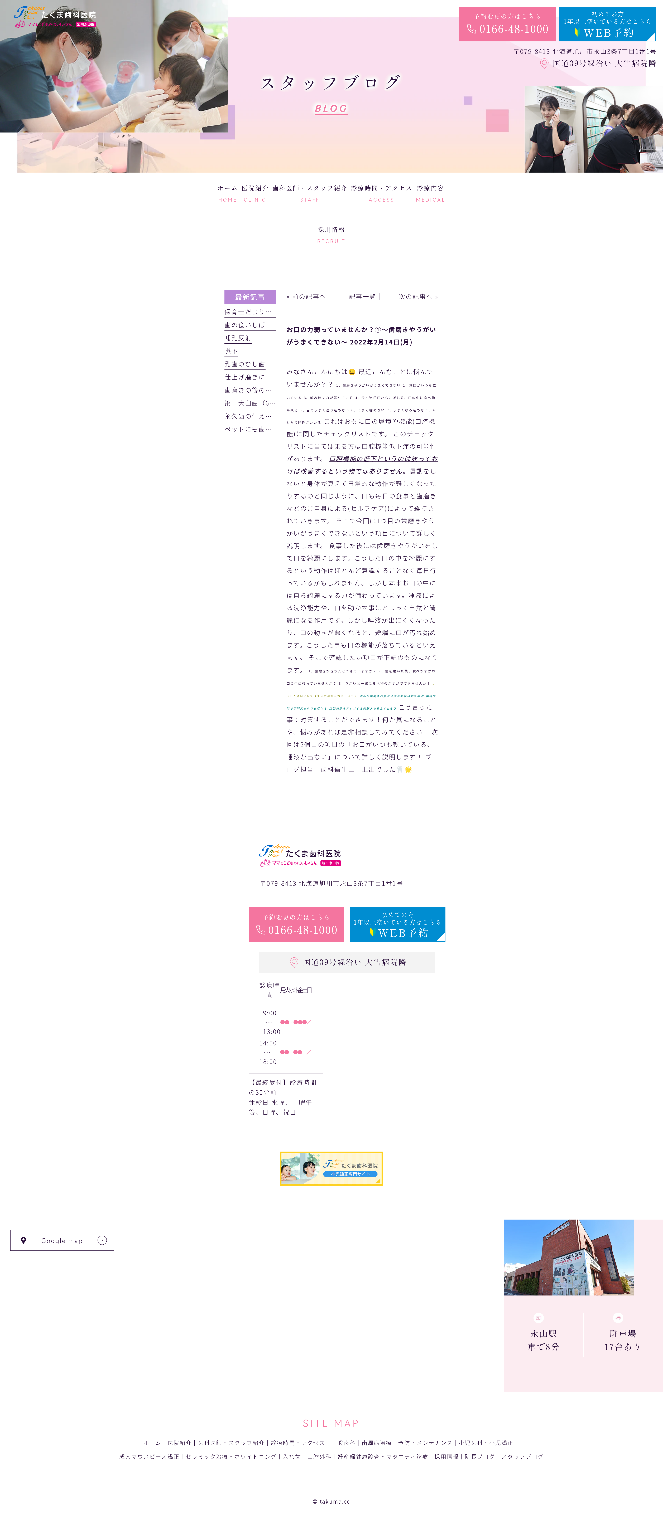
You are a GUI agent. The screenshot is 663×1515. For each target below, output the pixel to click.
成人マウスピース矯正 (149, 1456)
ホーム (152, 1442)
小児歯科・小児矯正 (486, 1442)
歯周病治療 (377, 1442)
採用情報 (446, 1456)
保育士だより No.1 (256, 311)
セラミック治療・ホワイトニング (231, 1456)
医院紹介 (180, 1442)
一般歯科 (343, 1442)
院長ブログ (480, 1456)
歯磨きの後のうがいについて (268, 389)
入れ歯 (292, 1456)
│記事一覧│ (362, 296)
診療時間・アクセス (298, 1442)
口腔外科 (319, 1456)
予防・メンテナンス (425, 1442)
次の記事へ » (419, 296)
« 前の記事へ (306, 296)
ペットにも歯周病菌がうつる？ (272, 428)
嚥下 (231, 350)
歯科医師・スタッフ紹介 (231, 1442)
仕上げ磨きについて (255, 376)
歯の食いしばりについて (262, 324)
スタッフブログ (522, 1456)
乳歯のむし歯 (245, 363)
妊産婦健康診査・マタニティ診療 (383, 1456)
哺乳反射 (238, 337)
